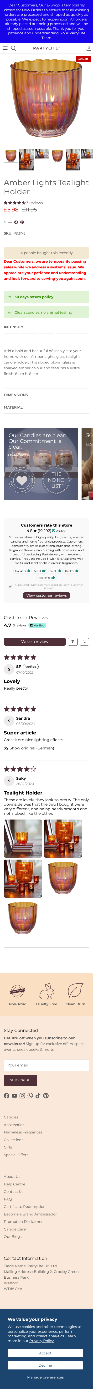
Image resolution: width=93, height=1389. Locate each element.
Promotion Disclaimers (24, 1221)
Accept (45, 1353)
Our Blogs (12, 1236)
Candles (11, 1117)
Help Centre (14, 1184)
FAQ (8, 1199)
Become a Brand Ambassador (30, 1214)
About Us (12, 1176)
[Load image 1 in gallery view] (46, 100)
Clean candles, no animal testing (43, 312)
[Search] (15, 48)
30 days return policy (34, 297)
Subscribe (20, 1080)
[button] (15, 202)
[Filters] (73, 642)
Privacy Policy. (41, 1340)
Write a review (34, 641)
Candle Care (15, 1229)
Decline (45, 1365)
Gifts (8, 1147)
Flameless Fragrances (23, 1132)
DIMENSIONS (16, 395)
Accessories (14, 1124)
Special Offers (16, 1155)
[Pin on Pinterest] (22, 222)
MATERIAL (13, 407)
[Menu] (5, 48)
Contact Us (13, 1191)
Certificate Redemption (25, 1206)
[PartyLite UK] (46, 48)
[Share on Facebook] (16, 222)
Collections (13, 1140)
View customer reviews (46, 595)
